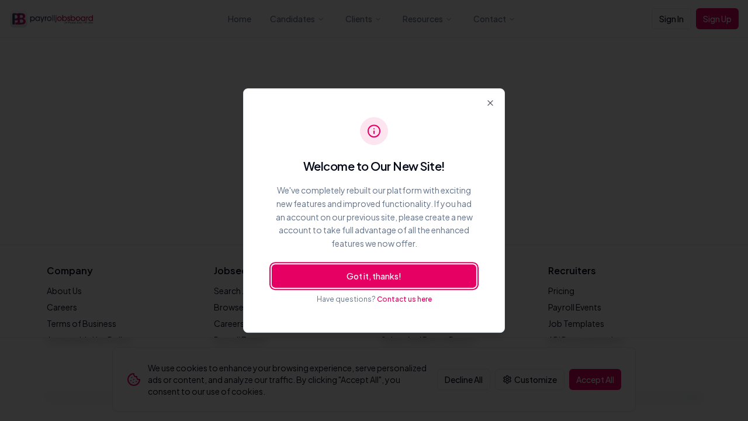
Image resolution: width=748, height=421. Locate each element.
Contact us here (404, 299)
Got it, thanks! (374, 276)
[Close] (490, 103)
